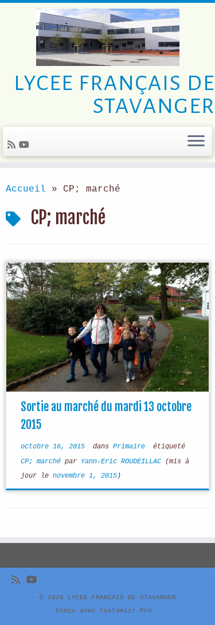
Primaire (131, 447)
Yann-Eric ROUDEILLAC (121, 462)
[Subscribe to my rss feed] (13, 145)
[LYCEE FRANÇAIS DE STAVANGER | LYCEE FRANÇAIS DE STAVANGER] (107, 37)
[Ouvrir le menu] (196, 141)
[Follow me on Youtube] (26, 145)
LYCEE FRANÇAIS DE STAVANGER (122, 597)
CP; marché (43, 462)
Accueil (26, 189)
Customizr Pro (126, 610)
